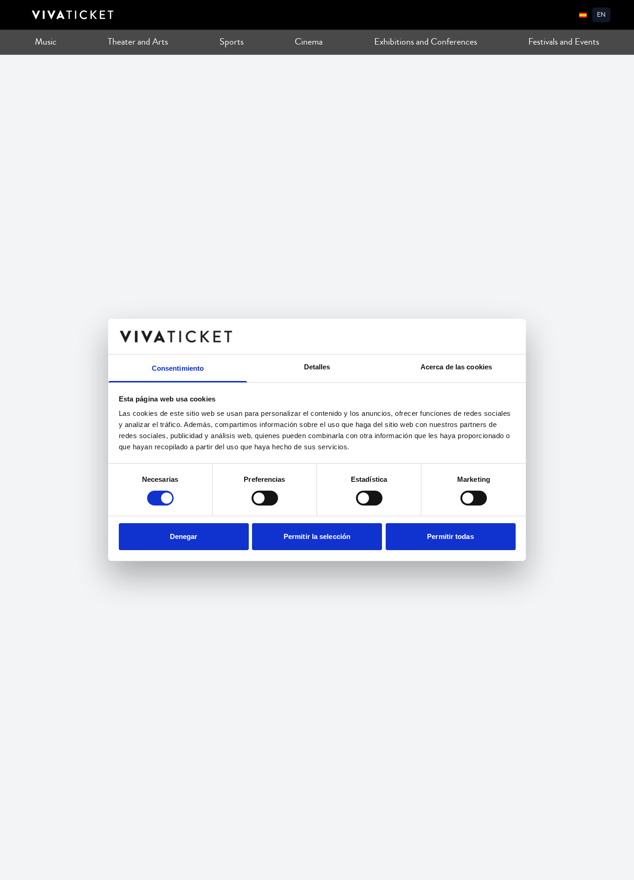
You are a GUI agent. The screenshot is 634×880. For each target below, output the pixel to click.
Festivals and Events (563, 41)
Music (46, 41)
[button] (601, 14)
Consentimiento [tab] (178, 369)
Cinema (309, 41)
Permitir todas (450, 537)
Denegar (184, 537)
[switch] (265, 498)
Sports (232, 41)
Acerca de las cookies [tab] (456, 367)
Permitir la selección (317, 537)
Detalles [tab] (317, 367)
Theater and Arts (138, 41)
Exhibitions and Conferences (425, 41)
